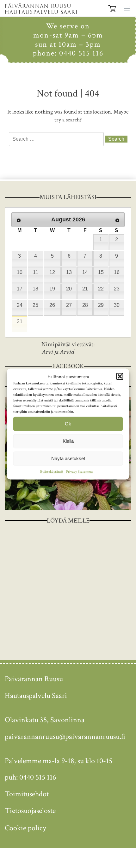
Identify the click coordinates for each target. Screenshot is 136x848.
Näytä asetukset (68, 458)
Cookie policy (25, 828)
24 (19, 305)
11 (35, 272)
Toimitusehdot (27, 794)
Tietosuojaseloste (30, 811)
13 (69, 272)
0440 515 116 (81, 53)
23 (117, 288)
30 (117, 305)
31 (19, 321)
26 (52, 305)
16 (117, 272)
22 (101, 288)
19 (52, 288)
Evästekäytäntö (51, 471)
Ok (68, 423)
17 (19, 288)
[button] (126, 8)
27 (69, 305)
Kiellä (68, 441)
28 (85, 305)
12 (52, 272)
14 (85, 272)
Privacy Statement (79, 471)
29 (101, 305)
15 (101, 272)
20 (69, 288)
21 (85, 288)
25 (35, 305)
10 (19, 272)
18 (35, 288)
